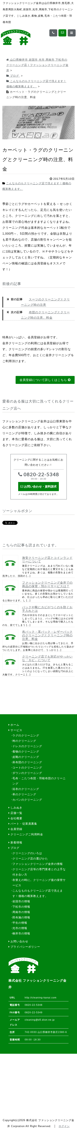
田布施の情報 (21, 917)
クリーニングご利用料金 (26, 834)
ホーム (14, 724)
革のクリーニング (24, 794)
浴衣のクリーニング (25, 789)
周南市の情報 (21, 912)
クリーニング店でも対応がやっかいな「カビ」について (47, 658)
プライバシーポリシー (25, 946)
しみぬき (16, 807)
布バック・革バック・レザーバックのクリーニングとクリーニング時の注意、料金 (47, 635)
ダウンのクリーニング (27, 773)
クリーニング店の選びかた (30, 858)
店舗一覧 (16, 813)
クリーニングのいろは (27, 853)
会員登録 (16, 829)
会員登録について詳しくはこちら (44, 379)
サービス (16, 730)
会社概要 (16, 818)
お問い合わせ (19, 941)
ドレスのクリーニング (27, 746)
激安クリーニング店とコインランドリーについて (47, 559)
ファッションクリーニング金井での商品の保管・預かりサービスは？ (47, 584)
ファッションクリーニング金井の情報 (37, 863)
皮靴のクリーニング (25, 756)
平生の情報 (19, 922)
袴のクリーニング (24, 740)
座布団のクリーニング (27, 762)
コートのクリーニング (27, 767)
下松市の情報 (21, 906)
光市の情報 (19, 928)
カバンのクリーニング (27, 799)
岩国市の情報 (21, 901)
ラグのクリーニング (25, 735)
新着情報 (16, 842)
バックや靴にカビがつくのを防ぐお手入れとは (47, 608)
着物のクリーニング (25, 751)
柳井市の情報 (21, 933)
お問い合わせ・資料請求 (40, 486)
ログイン (64, 1126)
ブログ (14, 847)
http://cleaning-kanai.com (40, 997)
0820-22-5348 (40, 475)
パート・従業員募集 (23, 823)
